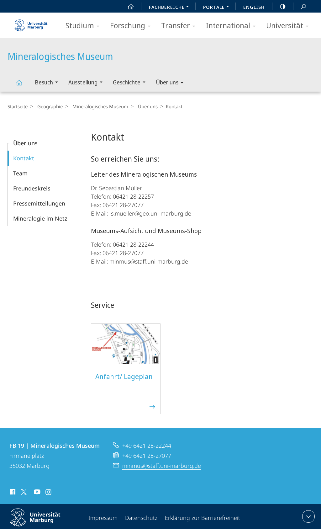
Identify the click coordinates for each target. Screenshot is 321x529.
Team (20, 173)
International (228, 25)
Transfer (175, 25)
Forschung (127, 25)
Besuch (44, 82)
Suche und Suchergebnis (303, 6)
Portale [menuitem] (214, 7)
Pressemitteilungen (39, 203)
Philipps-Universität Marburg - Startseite (31, 23)
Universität (284, 25)
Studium (80, 25)
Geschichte (126, 82)
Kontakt (23, 158)
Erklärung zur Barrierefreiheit (202, 517)
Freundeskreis (31, 188)
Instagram (49, 493)
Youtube (36, 493)
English (254, 7)
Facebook (12, 493)
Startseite (18, 106)
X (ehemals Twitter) (24, 492)
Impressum (103, 517)
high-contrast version (282, 6)
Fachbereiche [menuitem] (167, 7)
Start (130, 6)
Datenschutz (141, 517)
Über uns (167, 82)
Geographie (50, 106)
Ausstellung (82, 82)
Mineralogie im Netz (40, 218)
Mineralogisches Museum (19, 82)
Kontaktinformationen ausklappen (308, 516)
